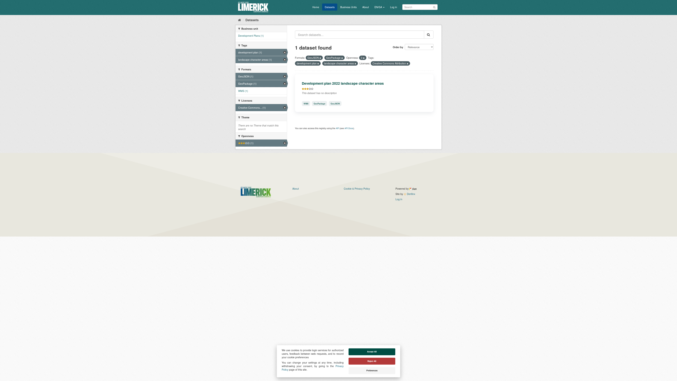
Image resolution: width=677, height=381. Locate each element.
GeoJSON (335, 103)
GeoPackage (319, 103)
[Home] (239, 19)
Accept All (372, 351)
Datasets (330, 7)
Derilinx (410, 194)
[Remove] (320, 57)
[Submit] (434, 6)
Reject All (371, 361)
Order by (398, 47)
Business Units (348, 7)
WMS (306, 103)
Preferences (371, 370)
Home (315, 7)
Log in (393, 7)
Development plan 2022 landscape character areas (343, 83)
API (337, 128)
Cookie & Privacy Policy (357, 188)
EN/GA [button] (378, 7)
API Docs (348, 128)
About (365, 7)
